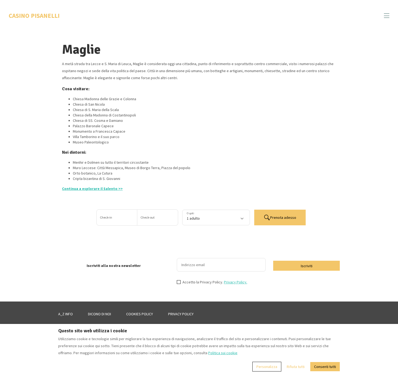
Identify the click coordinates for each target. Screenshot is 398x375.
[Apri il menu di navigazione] (386, 16)
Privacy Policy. (235, 282)
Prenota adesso (283, 217)
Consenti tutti (325, 366)
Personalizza (266, 366)
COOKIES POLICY (139, 314)
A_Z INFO (65, 314)
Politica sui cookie (222, 352)
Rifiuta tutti (296, 366)
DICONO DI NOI (99, 314)
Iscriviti (306, 265)
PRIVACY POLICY (181, 314)
